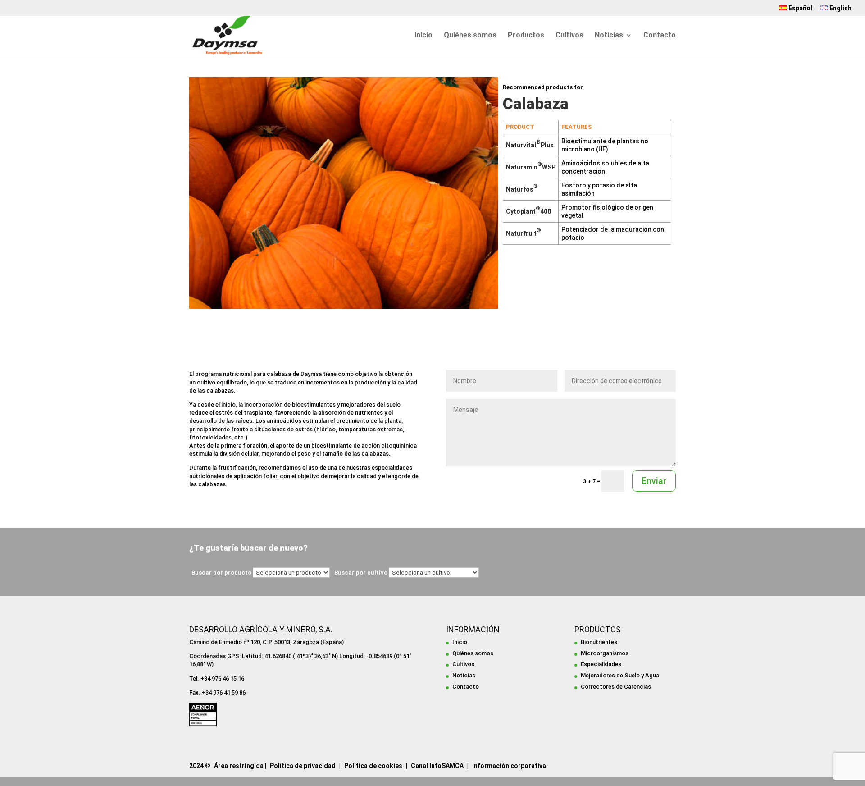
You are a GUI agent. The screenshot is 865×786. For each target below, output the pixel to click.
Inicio (423, 35)
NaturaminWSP (530, 167)
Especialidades (601, 664)
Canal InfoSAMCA (437, 765)
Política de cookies (373, 765)
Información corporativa (509, 765)
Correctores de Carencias (616, 686)
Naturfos (522, 189)
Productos (526, 35)
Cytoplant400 (528, 211)
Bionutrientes (599, 642)
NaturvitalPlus (530, 145)
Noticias (609, 35)
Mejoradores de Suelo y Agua (620, 675)
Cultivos (569, 35)
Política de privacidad (303, 765)
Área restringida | (240, 765)
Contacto (659, 35)
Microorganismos (604, 653)
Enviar (654, 480)
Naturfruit (523, 233)
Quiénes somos (470, 35)
